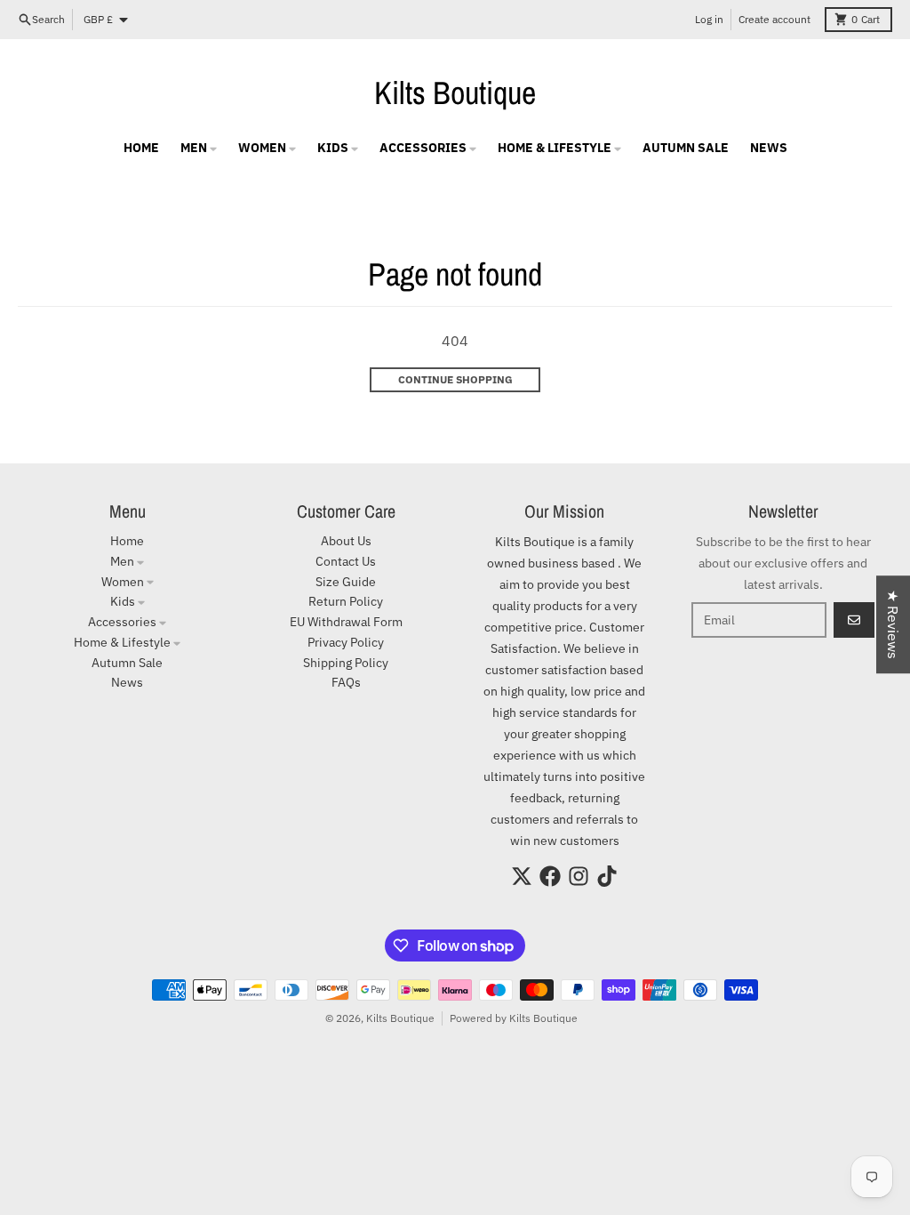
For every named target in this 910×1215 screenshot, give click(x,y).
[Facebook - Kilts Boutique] (550, 876)
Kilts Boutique (455, 92)
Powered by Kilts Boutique (514, 1018)
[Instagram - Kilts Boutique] (578, 876)
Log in (709, 19)
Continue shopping (455, 379)
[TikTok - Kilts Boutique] (607, 876)
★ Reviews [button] (893, 624)
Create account (774, 19)
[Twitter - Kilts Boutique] (521, 876)
